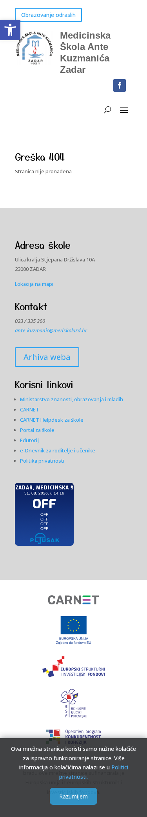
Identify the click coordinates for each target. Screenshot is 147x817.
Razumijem (73, 796)
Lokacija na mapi (34, 283)
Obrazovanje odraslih (48, 15)
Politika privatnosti (42, 460)
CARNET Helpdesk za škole (51, 419)
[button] (10, 30)
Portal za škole (37, 430)
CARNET (29, 409)
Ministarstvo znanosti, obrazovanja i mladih (71, 399)
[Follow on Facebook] (119, 85)
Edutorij (29, 440)
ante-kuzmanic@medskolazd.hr (51, 330)
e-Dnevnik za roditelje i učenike (57, 450)
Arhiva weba (47, 357)
